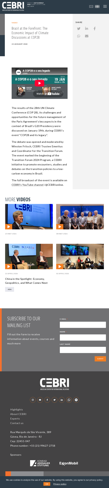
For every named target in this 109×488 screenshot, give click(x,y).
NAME (63, 332)
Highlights (16, 409)
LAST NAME (65, 344)
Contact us (17, 423)
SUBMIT (100, 359)
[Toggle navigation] (105, 6)
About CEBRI (18, 414)
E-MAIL (64, 319)
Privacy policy (59, 484)
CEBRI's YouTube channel (28, 184)
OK (46, 484)
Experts (15, 418)
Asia (9, 289)
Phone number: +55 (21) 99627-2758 (32, 445)
